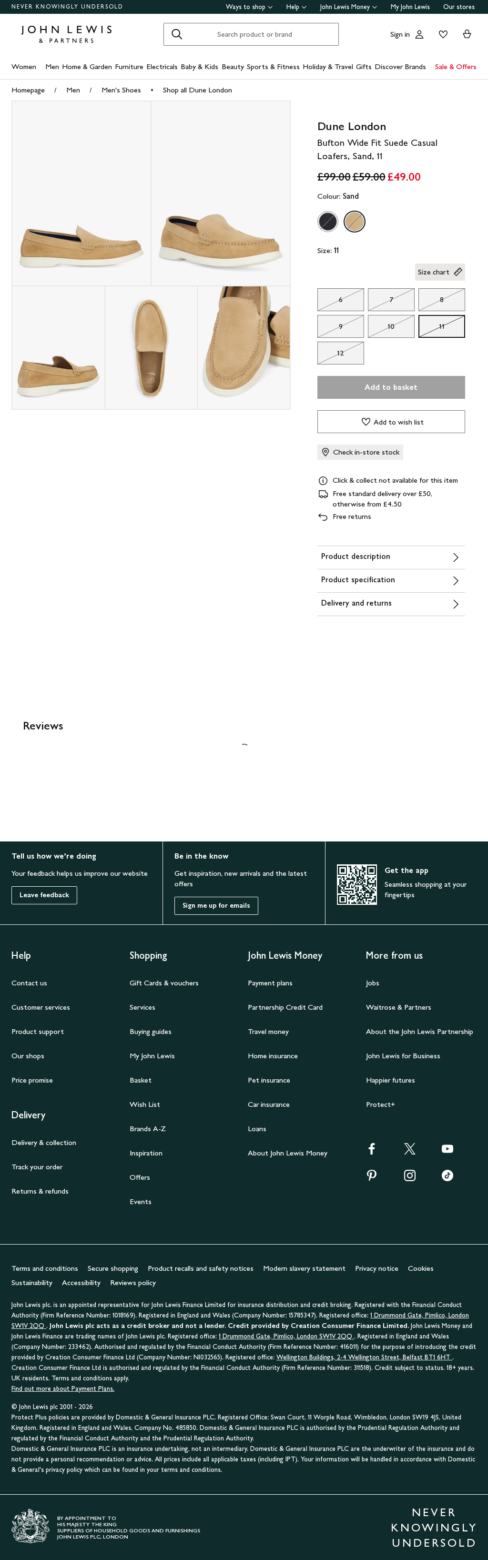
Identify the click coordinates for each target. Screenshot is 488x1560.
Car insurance (269, 1104)
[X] (410, 1151)
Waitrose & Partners (398, 1007)
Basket (141, 1079)
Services (142, 1007)
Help (292, 7)
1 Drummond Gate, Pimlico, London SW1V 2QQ (286, 1336)
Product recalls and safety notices (201, 1268)
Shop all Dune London (197, 89)
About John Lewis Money (287, 1152)
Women (23, 66)
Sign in (400, 34)
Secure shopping (113, 1268)
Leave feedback (44, 895)
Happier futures (390, 1079)
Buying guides (151, 1031)
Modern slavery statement (304, 1268)
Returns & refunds (40, 1190)
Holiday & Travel (328, 66)
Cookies (421, 1268)
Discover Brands (400, 66)
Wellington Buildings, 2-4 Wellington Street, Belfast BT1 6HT (364, 1357)
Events (141, 1201)
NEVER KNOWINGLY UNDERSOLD (67, 6)
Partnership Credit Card (285, 1007)
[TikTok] (447, 1178)
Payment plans (270, 982)
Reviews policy (133, 1282)
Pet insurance (269, 1079)
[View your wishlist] (441, 34)
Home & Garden (87, 66)
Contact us (29, 982)
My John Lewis (410, 7)
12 (331, 355)
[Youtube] (447, 1151)
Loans (257, 1128)
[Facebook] (371, 1151)
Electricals (162, 66)
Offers (140, 1177)
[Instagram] (410, 1178)
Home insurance (273, 1055)
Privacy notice (376, 1268)
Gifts (364, 66)
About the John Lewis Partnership (419, 1031)
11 (431, 329)
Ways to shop (245, 7)
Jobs (372, 982)
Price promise (32, 1079)
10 (381, 329)
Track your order (36, 1166)
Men (52, 66)
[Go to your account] (419, 34)
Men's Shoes (121, 89)
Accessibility (81, 1282)
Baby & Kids (199, 66)
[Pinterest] (371, 1178)
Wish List (145, 1104)
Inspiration (146, 1152)
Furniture (129, 66)
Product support (37, 1031)
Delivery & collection (43, 1142)
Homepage (28, 89)
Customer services (40, 1007)
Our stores (459, 7)
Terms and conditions (44, 1268)
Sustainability (31, 1282)
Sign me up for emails (216, 906)
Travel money (268, 1031)
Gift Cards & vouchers (164, 982)
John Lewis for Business (403, 1055)
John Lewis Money (345, 7)
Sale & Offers (456, 66)
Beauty (233, 66)
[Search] (176, 34)
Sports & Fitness (273, 66)
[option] (327, 221)
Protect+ (380, 1104)
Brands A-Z (148, 1128)
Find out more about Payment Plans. (62, 1389)
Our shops (27, 1055)
